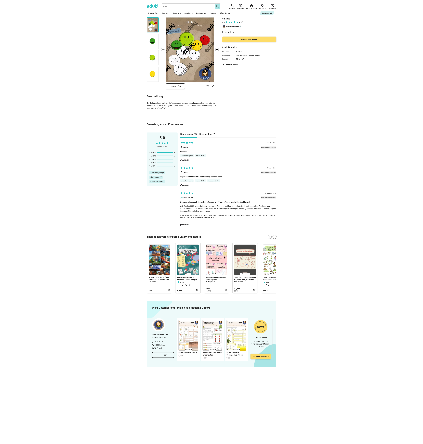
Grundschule (152, 13)
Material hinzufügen (249, 39)
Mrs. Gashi (152, 282)
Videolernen (238, 282)
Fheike (185, 147)
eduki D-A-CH (188, 198)
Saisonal (176, 13)
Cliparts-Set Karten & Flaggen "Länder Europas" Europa (187, 278)
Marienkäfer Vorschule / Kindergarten (212, 354)
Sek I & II (165, 13)
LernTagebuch (268, 285)
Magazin (213, 13)
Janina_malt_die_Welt (185, 285)
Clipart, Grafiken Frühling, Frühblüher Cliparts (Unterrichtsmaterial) (273, 278)
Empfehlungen (201, 13)
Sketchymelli (210, 282)
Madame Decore (232, 26)
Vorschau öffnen (175, 86)
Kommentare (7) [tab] (207, 134)
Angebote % (189, 13)
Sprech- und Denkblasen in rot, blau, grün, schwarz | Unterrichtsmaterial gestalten (245, 278)
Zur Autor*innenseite (260, 356)
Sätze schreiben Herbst (187, 353)
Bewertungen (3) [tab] (188, 134)
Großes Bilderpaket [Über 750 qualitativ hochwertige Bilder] (159, 278)
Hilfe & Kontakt (225, 13)
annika (185, 172)
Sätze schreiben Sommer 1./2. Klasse (234, 354)
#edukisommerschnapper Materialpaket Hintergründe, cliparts (216, 278)
